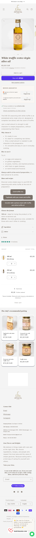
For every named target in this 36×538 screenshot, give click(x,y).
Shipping (11, 67)
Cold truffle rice (18, 191)
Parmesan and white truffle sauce (8, 360)
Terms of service (7, 521)
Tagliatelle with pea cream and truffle (18, 197)
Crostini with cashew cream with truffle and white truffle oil (18, 204)
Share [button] (5, 237)
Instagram (6, 418)
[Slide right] (22, 54)
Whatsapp (6, 414)
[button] (4, 9)
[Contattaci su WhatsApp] (32, 534)
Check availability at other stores (14, 111)
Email (5, 410)
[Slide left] (14, 54)
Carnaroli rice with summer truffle (25, 334)
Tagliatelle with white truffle (8, 334)
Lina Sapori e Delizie (16, 516)
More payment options (18, 82)
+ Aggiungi (27, 93)
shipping (23, 296)
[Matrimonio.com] (18, 530)
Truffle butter (23, 359)
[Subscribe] (31, 479)
